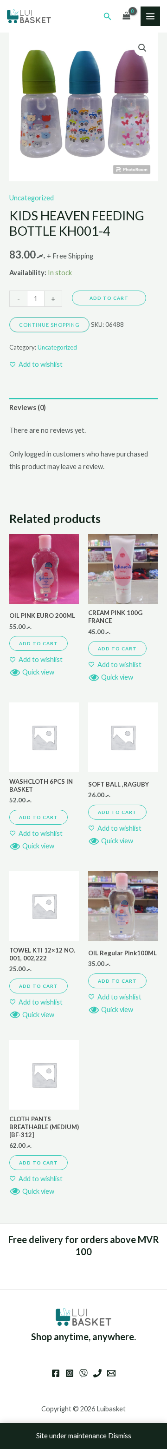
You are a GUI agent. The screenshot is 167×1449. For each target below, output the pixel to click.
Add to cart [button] (38, 643)
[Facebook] (55, 1373)
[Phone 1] (97, 1373)
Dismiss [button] (119, 1436)
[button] (107, 16)
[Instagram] (69, 1373)
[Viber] (83, 1373)
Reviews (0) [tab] (27, 407)
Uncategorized (31, 198)
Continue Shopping (49, 325)
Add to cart (109, 298)
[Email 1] (111, 1373)
